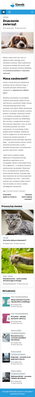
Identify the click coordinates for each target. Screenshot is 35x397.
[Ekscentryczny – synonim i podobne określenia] (6, 337)
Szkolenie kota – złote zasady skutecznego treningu (15, 280)
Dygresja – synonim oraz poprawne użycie (21, 358)
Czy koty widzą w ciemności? (14, 240)
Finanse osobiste (16, 330)
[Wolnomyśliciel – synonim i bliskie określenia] (6, 377)
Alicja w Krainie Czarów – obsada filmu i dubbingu (21, 301)
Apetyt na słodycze (10, 196)
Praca (13, 297)
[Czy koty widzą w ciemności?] (17, 222)
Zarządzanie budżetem (18, 333)
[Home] (4, 12)
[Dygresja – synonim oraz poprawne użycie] (6, 358)
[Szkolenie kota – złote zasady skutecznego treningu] (17, 261)
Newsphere (29, 391)
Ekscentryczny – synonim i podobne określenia (18, 338)
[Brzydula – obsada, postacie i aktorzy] (6, 318)
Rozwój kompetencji (21, 297)
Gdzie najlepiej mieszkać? (27, 197)
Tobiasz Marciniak (21, 28)
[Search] (32, 12)
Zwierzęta (5, 17)
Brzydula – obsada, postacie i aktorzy (18, 318)
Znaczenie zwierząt (12, 191)
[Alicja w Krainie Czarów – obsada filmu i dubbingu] (6, 302)
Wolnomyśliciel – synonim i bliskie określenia (21, 377)
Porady (5, 276)
